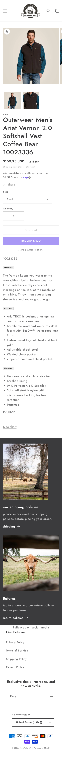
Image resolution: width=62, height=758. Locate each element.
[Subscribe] (51, 696)
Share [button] (11, 185)
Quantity (8, 208)
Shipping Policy (16, 659)
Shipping (7, 166)
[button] (5, 10)
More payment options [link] (31, 249)
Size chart (10, 427)
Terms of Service (17, 651)
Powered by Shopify (42, 748)
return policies (13, 618)
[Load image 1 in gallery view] (12, 100)
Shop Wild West (26, 748)
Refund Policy (15, 667)
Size (5, 191)
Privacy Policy (15, 642)
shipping (9, 526)
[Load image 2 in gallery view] (31, 100)
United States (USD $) (29, 722)
